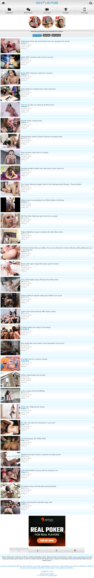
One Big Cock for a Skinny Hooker (34, 359)
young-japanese (31, 568)
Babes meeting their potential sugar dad (36, 502)
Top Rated (46, 35)
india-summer (73, 566)
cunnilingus (69, 568)
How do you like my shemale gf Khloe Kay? (37, 105)
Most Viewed (56, 35)
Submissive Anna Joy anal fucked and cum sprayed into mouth (45, 41)
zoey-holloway (60, 568)
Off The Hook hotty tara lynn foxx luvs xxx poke (39, 216)
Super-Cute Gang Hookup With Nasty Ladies (38, 311)
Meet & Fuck (28, 13)
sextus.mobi (53, 575)
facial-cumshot (27, 566)
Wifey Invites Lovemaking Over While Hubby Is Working (42, 200)
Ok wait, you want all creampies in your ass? (38, 423)
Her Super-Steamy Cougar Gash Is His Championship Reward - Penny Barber (51, 184)
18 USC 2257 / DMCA (47, 573)
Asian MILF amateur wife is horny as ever (37, 57)
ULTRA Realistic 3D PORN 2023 (33, 439)
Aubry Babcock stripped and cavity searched (38, 89)
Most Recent (37, 35)
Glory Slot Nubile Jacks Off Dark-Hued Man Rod (39, 280)
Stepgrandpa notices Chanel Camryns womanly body (41, 137)
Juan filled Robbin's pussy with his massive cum (39, 470)
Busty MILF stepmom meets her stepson (37, 73)
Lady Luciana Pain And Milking (33, 391)
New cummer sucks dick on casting (34, 152)
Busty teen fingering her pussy (33, 407)
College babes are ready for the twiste (36, 327)
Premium (66, 13)
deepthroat (11, 566)
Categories (9, 13)
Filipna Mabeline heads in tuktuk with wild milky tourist (42, 232)
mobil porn (3, 566)
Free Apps (84, 13)
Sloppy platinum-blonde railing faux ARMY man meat (41, 296)
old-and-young (50, 568)
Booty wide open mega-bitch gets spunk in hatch (40, 264)
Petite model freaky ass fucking (33, 375)
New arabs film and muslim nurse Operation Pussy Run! (42, 343)
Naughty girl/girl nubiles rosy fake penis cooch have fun (42, 168)
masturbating (45, 566)
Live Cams (47, 13)
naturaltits (41, 568)
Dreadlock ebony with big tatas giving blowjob (38, 486)
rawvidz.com (55, 566)
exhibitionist (83, 566)
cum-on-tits (37, 566)
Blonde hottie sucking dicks (31, 121)
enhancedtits (64, 566)
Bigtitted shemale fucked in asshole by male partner (41, 454)
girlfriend (19, 566)
